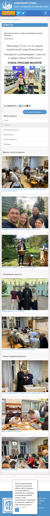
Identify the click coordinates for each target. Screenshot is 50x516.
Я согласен (18, 510)
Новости (16, 19)
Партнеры (7, 144)
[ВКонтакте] (20, 105)
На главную (6, 19)
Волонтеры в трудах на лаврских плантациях (19, 267)
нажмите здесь (20, 507)
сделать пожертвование (8, 13)
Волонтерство (9, 134)
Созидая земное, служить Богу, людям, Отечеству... (21, 229)
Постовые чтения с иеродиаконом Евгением (18, 349)
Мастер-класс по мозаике (11, 431)
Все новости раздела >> (35, 112)
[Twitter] (22, 105)
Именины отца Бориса (10, 469)
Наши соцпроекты (10, 139)
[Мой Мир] (27, 105)
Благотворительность (11, 130)
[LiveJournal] (30, 105)
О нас (6, 120)
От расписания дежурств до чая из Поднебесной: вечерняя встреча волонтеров (24, 190)
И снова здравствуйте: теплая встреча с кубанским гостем (24, 393)
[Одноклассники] (25, 105)
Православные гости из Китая (13, 311)
